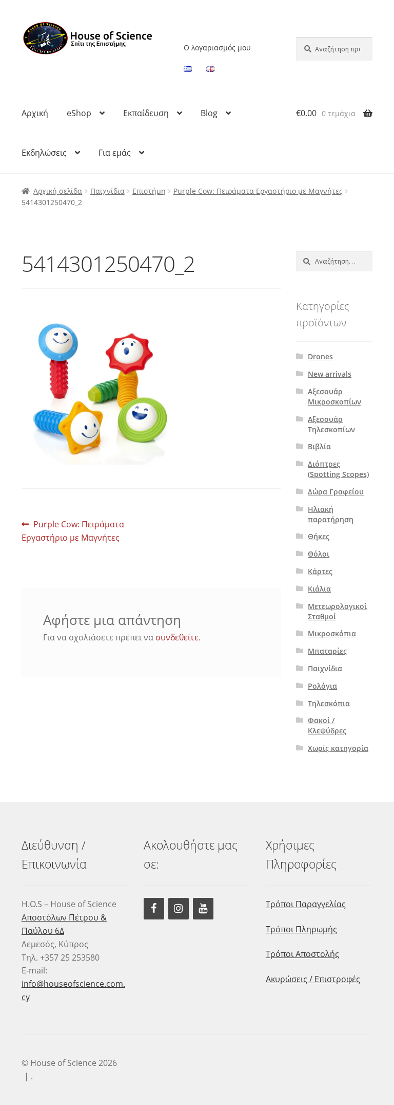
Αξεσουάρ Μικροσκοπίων (334, 396)
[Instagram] (178, 908)
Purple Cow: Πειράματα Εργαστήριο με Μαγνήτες (258, 191)
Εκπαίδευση (146, 113)
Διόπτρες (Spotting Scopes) (338, 469)
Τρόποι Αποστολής (302, 954)
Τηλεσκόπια (329, 703)
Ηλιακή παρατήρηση (330, 514)
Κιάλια (319, 589)
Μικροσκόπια (332, 633)
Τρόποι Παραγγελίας (306, 904)
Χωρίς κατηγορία (338, 748)
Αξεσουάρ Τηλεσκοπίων (331, 424)
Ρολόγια (322, 686)
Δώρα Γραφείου (336, 491)
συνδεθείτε (177, 637)
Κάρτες (320, 571)
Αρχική (35, 113)
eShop (79, 113)
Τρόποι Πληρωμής (301, 929)
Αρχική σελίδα (57, 191)
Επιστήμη (149, 191)
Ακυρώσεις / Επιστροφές (313, 979)
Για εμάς (114, 152)
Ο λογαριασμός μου (217, 47)
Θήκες (318, 536)
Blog (209, 113)
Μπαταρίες (327, 651)
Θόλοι (318, 554)
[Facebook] (154, 908)
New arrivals (329, 374)
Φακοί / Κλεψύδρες (327, 725)
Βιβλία (319, 446)
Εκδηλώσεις (44, 152)
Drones (320, 356)
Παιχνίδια (107, 191)
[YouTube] (203, 908)
